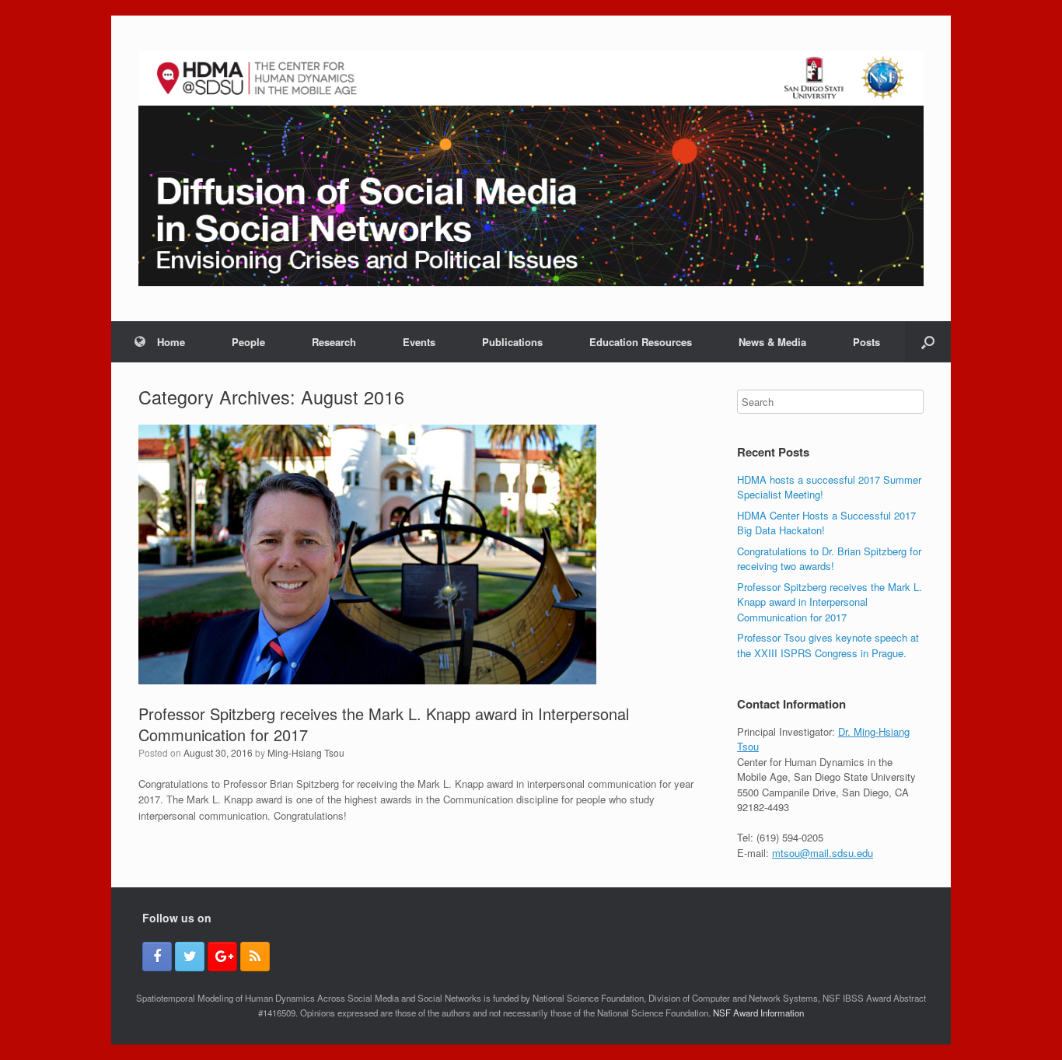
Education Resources (640, 341)
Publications (512, 341)
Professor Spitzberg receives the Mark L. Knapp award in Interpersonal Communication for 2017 (383, 724)
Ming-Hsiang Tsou (305, 752)
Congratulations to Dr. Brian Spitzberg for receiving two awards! (829, 559)
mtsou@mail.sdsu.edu (822, 852)
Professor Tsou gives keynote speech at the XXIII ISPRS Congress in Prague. (828, 645)
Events (419, 341)
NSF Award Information (758, 1012)
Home (171, 341)
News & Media (772, 341)
